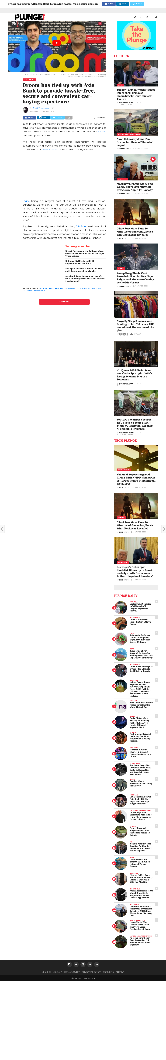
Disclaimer (108, 972)
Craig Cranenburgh (41, 108)
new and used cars (92, 288)
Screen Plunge (125, 149)
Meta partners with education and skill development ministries (83, 269)
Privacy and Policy (91, 972)
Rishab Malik (50, 149)
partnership (28, 290)
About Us (46, 972)
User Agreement (72, 972)
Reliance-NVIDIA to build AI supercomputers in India (79, 262)
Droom (102, 131)
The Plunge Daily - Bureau (130, 103)
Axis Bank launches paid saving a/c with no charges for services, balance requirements (85, 278)
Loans (27, 201)
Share (124, 4)
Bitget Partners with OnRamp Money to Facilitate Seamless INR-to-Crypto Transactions (85, 253)
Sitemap (120, 972)
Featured (59, 288)
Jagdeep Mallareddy (73, 288)
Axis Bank (81, 226)
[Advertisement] (64, 173)
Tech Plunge (124, 238)
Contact (57, 972)
